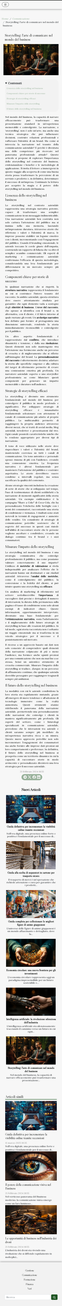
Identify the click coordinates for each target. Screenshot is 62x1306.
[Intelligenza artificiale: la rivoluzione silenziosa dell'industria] (31, 1002)
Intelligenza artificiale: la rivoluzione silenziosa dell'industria (31, 1020)
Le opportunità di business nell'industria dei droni (30, 1240)
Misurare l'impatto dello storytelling (23, 104)
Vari (30, 1288)
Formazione (29, 1279)
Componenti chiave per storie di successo (26, 93)
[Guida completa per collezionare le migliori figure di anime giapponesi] (31, 904)
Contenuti (15, 83)
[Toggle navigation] (5, 4)
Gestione (29, 1270)
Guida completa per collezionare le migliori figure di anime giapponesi (31, 923)
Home (5, 18)
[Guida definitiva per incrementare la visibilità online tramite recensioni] (31, 809)
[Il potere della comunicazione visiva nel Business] (31, 1165)
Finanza (29, 1284)
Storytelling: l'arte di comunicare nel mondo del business (31, 1069)
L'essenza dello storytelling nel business (25, 88)
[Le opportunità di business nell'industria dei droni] (31, 1219)
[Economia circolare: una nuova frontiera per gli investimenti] (31, 953)
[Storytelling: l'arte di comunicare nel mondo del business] (31, 1050)
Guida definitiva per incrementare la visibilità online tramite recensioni (31, 828)
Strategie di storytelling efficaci (21, 98)
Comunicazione (21, 18)
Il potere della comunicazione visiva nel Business (28, 1186)
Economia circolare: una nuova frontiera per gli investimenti (31, 971)
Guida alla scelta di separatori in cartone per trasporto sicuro (31, 874)
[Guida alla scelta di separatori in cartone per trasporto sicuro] (31, 855)
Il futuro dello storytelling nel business (24, 109)
